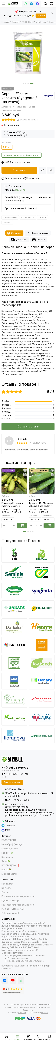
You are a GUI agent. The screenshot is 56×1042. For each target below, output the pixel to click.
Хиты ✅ (5, 861)
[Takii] (14, 645)
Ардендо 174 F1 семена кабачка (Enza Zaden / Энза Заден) (41, 504)
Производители (10, 217)
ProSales (22, 1013)
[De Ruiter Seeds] (14, 627)
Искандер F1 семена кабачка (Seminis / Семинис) (12, 504)
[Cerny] (14, 699)
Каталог (15, 22)
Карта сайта (28, 1010)
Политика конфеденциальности (17, 896)
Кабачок (42, 22)
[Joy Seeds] (42, 663)
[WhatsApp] (25, 4)
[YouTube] (13, 980)
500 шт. (7, 147)
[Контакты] (52, 4)
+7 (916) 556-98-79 (14, 774)
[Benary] (42, 681)
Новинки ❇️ (7, 852)
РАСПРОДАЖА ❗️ (10, 865)
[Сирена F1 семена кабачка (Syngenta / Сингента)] (28, 53)
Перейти (41, 15)
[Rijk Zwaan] (42, 554)
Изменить (20, 190)
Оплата (41, 239)
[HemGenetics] (42, 717)
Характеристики (40, 233)
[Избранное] (42, 170)
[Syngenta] (48, 96)
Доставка (21, 239)
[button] (23, 83)
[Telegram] (31, 4)
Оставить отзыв (28, 426)
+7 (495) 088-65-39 (15, 767)
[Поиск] (46, 4)
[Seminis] (14, 572)
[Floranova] (14, 735)
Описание (16, 233)
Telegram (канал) (10, 913)
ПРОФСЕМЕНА (28, 22)
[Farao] (42, 699)
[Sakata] (14, 609)
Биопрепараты (9, 873)
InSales (44, 1013)
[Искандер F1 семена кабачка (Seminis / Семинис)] (14, 481)
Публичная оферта (11, 900)
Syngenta (7, 222)
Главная (5, 22)
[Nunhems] (42, 645)
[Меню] (3, 4)
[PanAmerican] (14, 717)
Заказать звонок (12, 782)
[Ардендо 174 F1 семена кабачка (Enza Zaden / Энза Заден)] (42, 481)
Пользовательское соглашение (17, 904)
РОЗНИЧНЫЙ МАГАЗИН (13, 909)
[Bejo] (14, 554)
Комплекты (7, 857)
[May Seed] (14, 681)
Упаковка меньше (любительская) (21, 155)
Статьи (5, 892)
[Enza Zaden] (42, 572)
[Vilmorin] (14, 590)
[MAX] (37, 4)
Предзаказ (19, 170)
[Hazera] (42, 627)
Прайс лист (7, 883)
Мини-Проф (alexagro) (12, 844)
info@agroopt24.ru (14, 789)
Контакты (6, 888)
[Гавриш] (14, 663)
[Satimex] (42, 735)
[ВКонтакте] (4, 980)
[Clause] (42, 609)
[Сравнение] (51, 170)
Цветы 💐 (6, 869)
